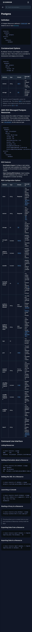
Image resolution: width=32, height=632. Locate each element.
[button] (28, 2)
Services (16, 25)
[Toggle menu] (2, 7)
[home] (7, 2)
